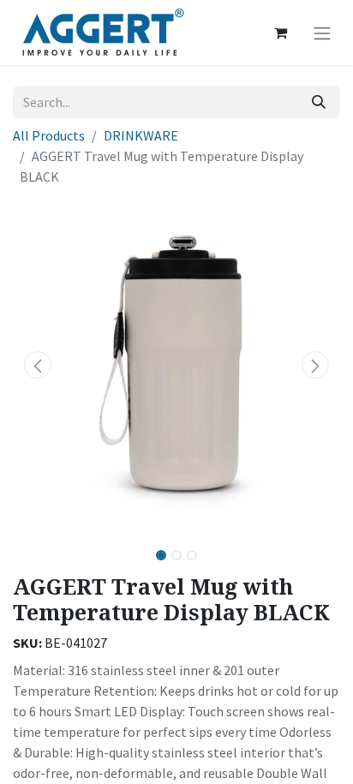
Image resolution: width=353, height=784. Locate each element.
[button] (37, 365)
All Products (49, 135)
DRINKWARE (141, 135)
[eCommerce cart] (280, 32)
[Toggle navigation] (322, 32)
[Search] (318, 102)
